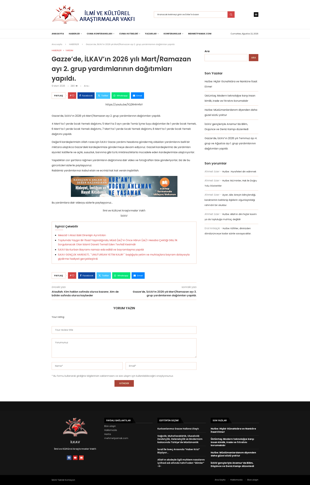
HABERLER (74, 33)
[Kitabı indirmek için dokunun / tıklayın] (124, 178)
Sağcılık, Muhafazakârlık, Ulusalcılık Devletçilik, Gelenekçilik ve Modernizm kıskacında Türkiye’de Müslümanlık (179, 439)
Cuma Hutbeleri (128, 33)
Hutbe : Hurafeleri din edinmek (239, 171)
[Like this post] (73, 95)
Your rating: (58, 317)
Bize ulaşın (110, 426)
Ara (207, 51)
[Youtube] (75, 457)
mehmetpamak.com (116, 438)
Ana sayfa (57, 44)
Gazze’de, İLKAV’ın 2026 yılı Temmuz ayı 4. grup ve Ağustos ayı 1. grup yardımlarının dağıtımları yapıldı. (231, 143)
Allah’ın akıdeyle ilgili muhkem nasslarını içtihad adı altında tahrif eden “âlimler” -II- (181, 463)
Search (231, 14)
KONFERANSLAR (172, 33)
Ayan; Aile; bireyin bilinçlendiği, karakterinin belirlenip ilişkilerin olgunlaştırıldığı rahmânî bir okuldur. (230, 200)
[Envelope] (81, 457)
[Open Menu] (256, 14)
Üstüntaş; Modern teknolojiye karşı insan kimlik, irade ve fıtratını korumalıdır (232, 442)
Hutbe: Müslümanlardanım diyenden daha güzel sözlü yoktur (233, 454)
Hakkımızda (110, 430)
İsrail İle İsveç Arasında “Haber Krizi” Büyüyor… (178, 451)
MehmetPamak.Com (199, 33)
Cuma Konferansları (99, 33)
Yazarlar (151, 33)
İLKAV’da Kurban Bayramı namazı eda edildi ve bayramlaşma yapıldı (101, 249)
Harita (107, 434)
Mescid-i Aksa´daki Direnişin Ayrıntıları (82, 235)
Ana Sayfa (220, 479)
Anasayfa (58, 33)
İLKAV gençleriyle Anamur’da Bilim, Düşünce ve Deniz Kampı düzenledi (232, 464)
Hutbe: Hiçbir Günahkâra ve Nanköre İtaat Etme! (233, 430)
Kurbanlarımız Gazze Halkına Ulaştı (178, 428)
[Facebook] (69, 457)
